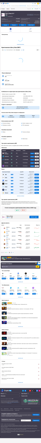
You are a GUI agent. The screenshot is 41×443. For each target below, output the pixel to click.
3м (9, 49)
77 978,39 (22, 180)
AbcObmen (7, 156)
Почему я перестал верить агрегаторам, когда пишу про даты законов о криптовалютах (22, 343)
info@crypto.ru (9, 402)
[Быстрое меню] (38, 3)
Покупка (5, 24)
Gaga (7, 247)
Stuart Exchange (6, 153)
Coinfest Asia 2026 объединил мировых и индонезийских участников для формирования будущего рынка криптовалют (22, 318)
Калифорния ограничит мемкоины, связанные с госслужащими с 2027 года (20, 308)
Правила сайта (17, 410)
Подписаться (36, 420)
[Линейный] (22, 50)
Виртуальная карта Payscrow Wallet (8, 378)
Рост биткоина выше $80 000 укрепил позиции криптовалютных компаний (20, 313)
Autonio (7, 235)
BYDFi (6, 183)
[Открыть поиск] (32, 3)
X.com (36, 9)
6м (11, 49)
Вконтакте (39, 9)
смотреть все (20, 281)
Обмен (22, 24)
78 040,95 (22, 186)
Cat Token (8, 231)
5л (14, 49)
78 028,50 (22, 177)
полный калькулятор (20, 44)
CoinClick (6, 165)
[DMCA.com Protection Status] (20, 434)
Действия (13, 228)
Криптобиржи (24, 393)
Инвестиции (31, 24)
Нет (24, 210)
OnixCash (6, 162)
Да (18, 210)
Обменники (3, 395)
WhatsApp (32, 9)
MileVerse (8, 227)
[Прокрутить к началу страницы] (39, 436)
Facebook (37, 9)
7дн (5, 49)
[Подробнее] (8, 11)
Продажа (14, 24)
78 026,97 (22, 183)
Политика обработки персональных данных (7, 410)
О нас (1, 408)
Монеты (2, 393)
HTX (6, 189)
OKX (6, 174)
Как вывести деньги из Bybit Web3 (8, 367)
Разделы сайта (24, 395)
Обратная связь (6, 408)
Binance (6, 192)
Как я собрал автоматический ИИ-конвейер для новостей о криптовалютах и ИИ (21, 348)
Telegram (34, 9)
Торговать (4, 278)
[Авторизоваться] (39, 3)
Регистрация (36, 414)
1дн (2, 49)
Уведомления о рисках (27, 408)
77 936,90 (22, 174)
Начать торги (34, 217)
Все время (18, 49)
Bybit (6, 177)
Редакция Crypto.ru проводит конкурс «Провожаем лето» (18, 258)
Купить (36, 174)
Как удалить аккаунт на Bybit (7, 363)
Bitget (6, 186)
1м (7, 49)
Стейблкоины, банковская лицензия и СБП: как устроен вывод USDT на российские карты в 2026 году (23, 338)
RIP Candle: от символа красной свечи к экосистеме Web (17, 333)
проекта (26, 108)
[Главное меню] (1, 3)
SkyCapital (7, 159)
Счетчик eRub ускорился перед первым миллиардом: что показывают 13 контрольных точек (22, 354)
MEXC (6, 180)
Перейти (3, 293)
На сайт (32, 153)
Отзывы (30, 31)
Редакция (11, 408)
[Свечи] (23, 50)
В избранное (31, 14)
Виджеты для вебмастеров (18, 408)
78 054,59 (22, 192)
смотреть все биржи (20, 195)
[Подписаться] (37, 266)
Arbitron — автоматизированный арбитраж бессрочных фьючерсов (13, 374)
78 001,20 (22, 189)
